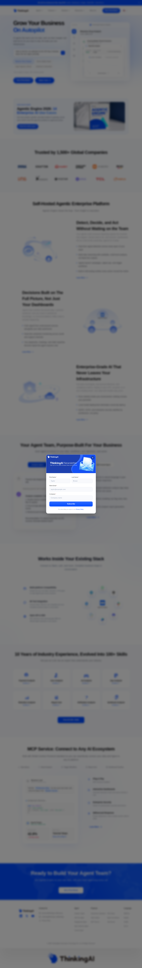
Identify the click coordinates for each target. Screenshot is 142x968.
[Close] (92, 457)
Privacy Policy (79, 509)
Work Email (53, 485)
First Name (53, 477)
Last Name (75, 477)
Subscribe (71, 504)
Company (52, 494)
